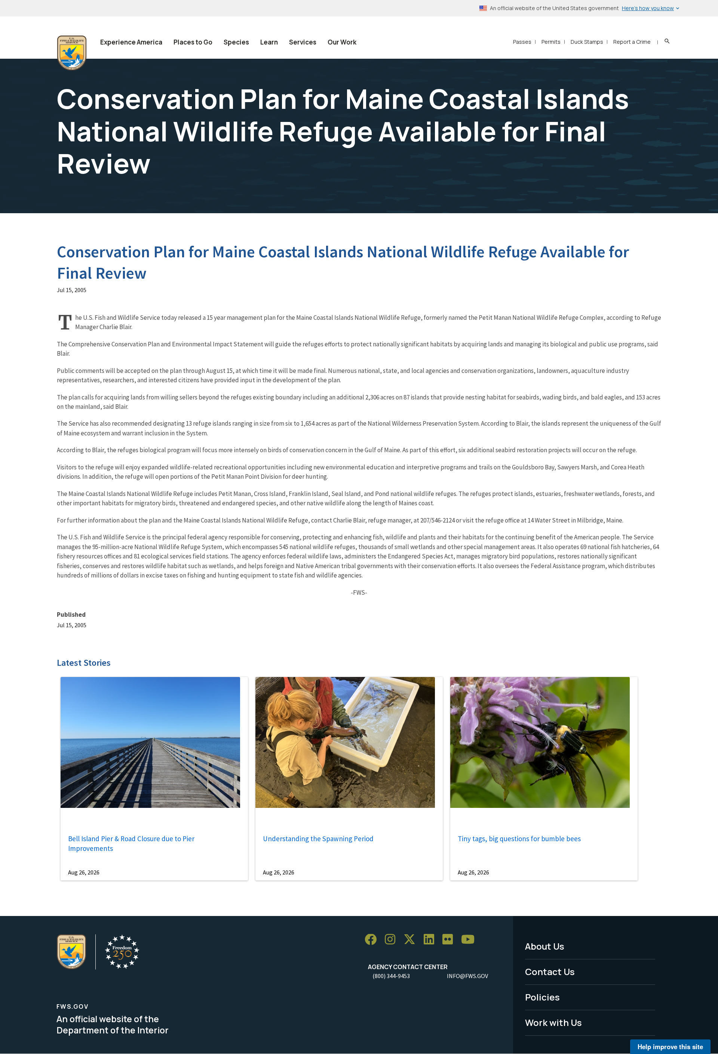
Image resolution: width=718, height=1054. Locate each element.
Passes (522, 41)
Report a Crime (632, 41)
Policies (542, 997)
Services (302, 42)
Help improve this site (670, 1046)
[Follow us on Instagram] (393, 940)
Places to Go (193, 42)
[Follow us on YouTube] (470, 940)
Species (236, 42)
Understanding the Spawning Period (318, 838)
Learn (269, 42)
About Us (544, 946)
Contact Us (550, 971)
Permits (551, 41)
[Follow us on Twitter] (412, 940)
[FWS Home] (72, 53)
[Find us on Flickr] (450, 940)
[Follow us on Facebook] (373, 940)
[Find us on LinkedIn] (431, 940)
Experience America (131, 42)
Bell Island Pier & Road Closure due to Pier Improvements (131, 843)
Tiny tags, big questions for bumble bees (519, 838)
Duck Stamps (587, 41)
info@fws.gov (467, 976)
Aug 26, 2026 (83, 872)
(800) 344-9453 (391, 976)
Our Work (342, 42)
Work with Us (553, 1022)
